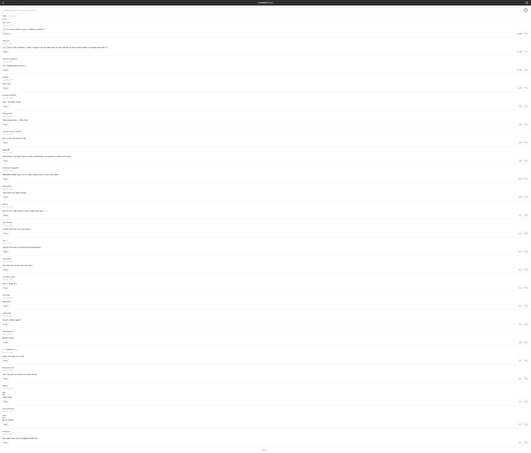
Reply (5, 52)
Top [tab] (4, 16)
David (4, 150)
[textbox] (264, 10)
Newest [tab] (13, 16)
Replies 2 (7, 34)
